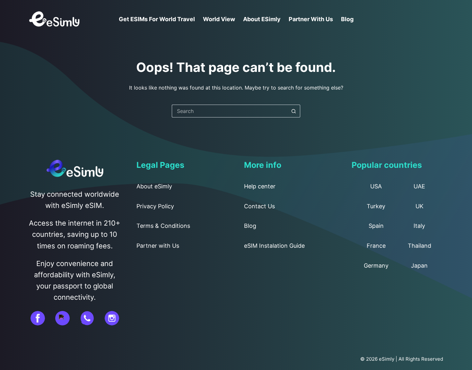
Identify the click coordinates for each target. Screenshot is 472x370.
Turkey (376, 206)
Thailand (419, 245)
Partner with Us (311, 19)
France (376, 245)
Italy (419, 225)
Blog (347, 19)
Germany (376, 265)
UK (419, 206)
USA (376, 186)
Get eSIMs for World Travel (157, 19)
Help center (259, 186)
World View (219, 19)
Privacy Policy (155, 206)
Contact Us (259, 206)
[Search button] (293, 111)
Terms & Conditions (163, 225)
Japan (419, 265)
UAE (419, 186)
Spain (376, 225)
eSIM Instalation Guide (274, 245)
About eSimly (262, 19)
